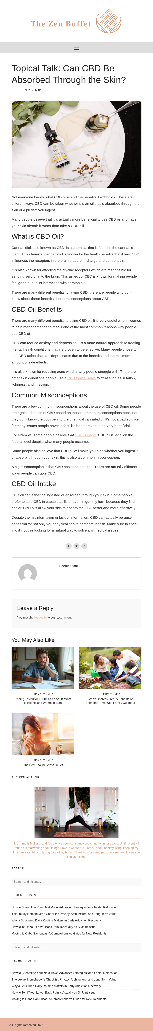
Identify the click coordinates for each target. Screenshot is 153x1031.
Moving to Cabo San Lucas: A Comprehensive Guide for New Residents (59, 933)
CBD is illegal (85, 435)
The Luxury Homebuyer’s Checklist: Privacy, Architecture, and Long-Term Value (64, 913)
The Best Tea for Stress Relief (43, 765)
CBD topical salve (81, 378)
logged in (40, 617)
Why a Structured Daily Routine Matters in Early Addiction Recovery (56, 920)
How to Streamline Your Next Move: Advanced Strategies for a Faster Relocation (65, 907)
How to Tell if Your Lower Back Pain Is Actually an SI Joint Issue (54, 927)
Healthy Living (32, 90)
